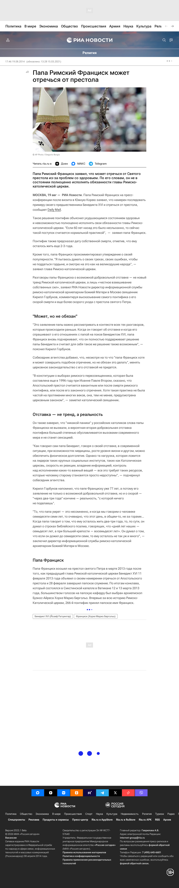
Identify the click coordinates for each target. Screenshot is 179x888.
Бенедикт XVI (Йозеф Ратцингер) (53, 616)
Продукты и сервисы (56, 819)
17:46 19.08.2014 (15, 61)
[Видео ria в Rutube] (89, 792)
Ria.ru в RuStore (125, 819)
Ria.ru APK (145, 819)
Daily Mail (54, 209)
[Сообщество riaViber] (141, 792)
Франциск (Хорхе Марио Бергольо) (96, 616)
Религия (147, 813)
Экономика (42, 813)
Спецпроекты (16, 819)
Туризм (159, 813)
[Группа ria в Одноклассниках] (76, 792)
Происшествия (73, 813)
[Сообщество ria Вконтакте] (63, 792)
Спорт (88, 813)
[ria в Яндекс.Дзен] (50, 792)
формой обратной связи (134, 863)
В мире (56, 813)
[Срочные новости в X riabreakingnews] (128, 792)
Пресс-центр (80, 819)
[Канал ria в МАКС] (37, 792)
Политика (10, 813)
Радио (171, 813)
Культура (111, 813)
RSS (157, 819)
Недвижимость (130, 813)
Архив (167, 819)
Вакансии (11, 837)
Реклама (33, 819)
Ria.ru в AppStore (102, 819)
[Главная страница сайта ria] (89, 40)
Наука (99, 813)
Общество (26, 813)
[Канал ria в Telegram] (102, 792)
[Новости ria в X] (115, 792)
